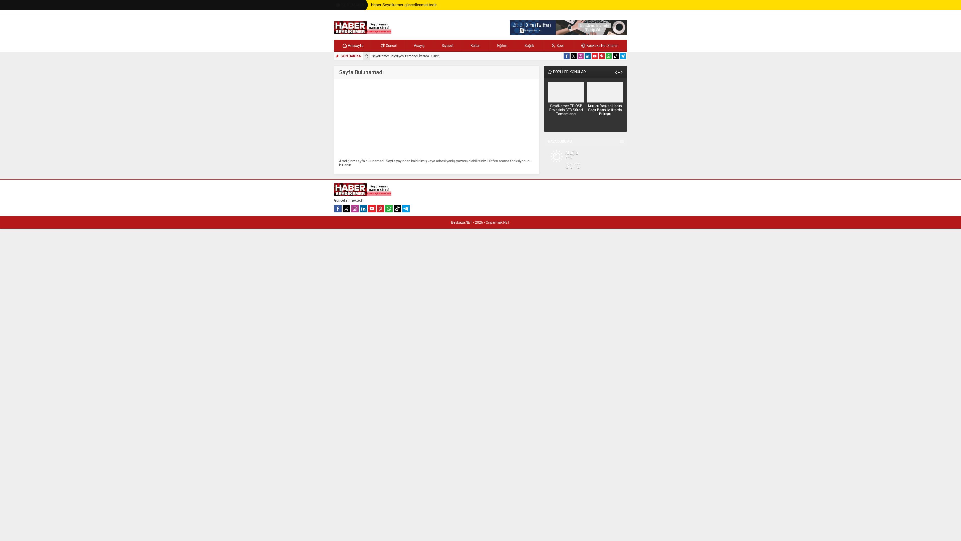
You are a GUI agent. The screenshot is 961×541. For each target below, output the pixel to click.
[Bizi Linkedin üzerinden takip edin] (588, 56)
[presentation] (366, 55)
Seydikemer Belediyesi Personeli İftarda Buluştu (406, 56)
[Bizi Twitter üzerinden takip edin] (574, 56)
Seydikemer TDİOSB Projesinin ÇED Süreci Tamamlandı (566, 110)
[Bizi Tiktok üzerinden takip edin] (616, 56)
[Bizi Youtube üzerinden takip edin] (595, 56)
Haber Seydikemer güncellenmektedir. (404, 5)
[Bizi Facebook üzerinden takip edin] (567, 56)
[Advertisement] (436, 119)
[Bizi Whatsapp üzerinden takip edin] (609, 56)
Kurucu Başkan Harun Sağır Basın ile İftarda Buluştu (605, 110)
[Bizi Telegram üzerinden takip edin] (623, 56)
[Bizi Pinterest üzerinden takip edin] (602, 56)
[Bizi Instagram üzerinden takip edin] (581, 56)
